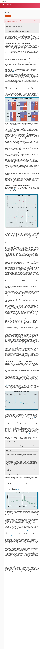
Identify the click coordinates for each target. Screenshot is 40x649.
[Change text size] (38, 9)
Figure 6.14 (7, 385)
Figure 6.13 (14, 189)
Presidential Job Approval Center (12, 445)
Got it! (8, 16)
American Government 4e (6, 4)
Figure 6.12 (8, 88)
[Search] (29, 9)
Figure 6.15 (18, 489)
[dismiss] (38, 20)
